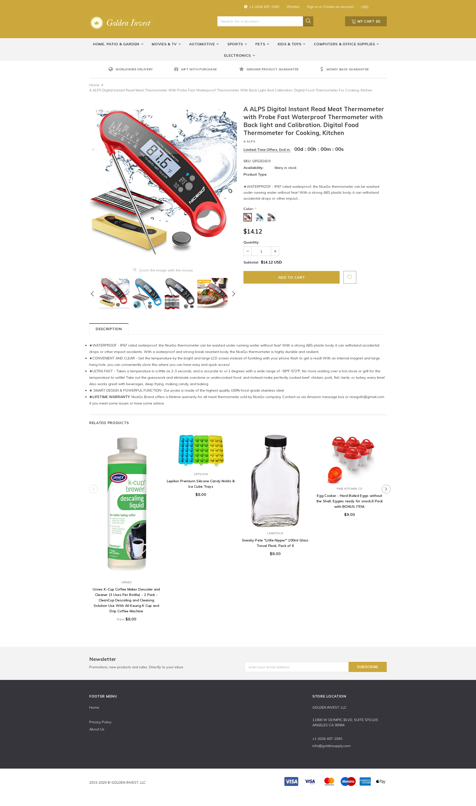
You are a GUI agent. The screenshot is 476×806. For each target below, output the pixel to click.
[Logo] (121, 22)
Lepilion (201, 474)
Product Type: (255, 174)
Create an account (338, 6)
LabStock (275, 533)
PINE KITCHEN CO (350, 488)
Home (94, 85)
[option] (140, 70)
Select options (126, 572)
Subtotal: (251, 262)
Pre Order (201, 464)
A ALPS (249, 141)
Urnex (126, 582)
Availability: (253, 167)
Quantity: (251, 242)
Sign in (313, 6)
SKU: (247, 161)
